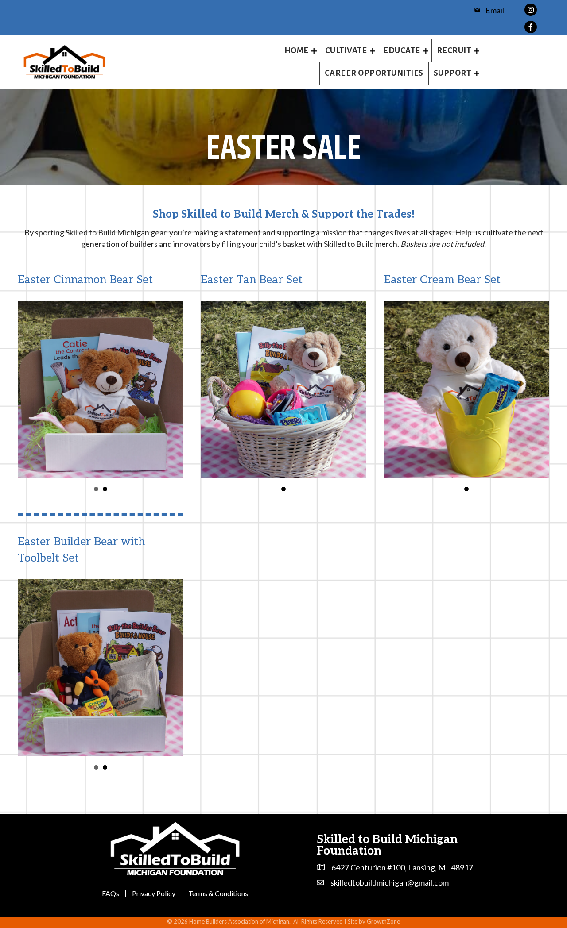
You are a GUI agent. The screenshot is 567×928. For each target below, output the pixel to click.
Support (452, 73)
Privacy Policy (153, 893)
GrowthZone (383, 921)
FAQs (110, 893)
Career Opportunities (374, 73)
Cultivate (346, 50)
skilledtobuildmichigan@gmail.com (389, 882)
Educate (401, 50)
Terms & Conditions (218, 893)
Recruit (454, 50)
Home (296, 50)
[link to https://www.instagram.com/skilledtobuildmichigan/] (531, 8)
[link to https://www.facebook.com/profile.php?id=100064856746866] (531, 26)
